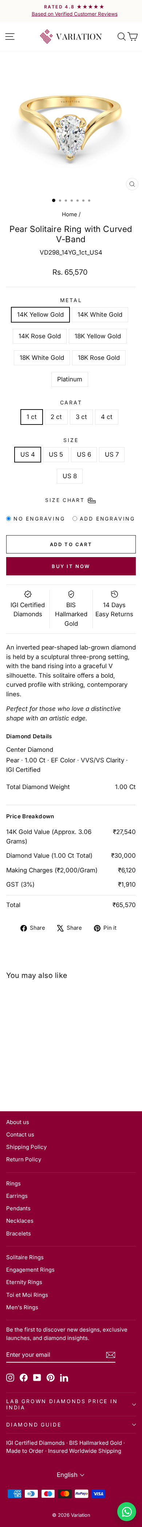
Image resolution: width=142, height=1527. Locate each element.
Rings (13, 1183)
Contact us (20, 1134)
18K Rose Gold (99, 357)
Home (69, 214)
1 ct (32, 416)
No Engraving (39, 518)
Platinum (69, 379)
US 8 (70, 476)
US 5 (56, 454)
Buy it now (71, 566)
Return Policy (23, 1159)
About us (17, 1122)
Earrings (17, 1195)
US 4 (27, 454)
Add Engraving (107, 518)
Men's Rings (22, 1307)
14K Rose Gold (40, 336)
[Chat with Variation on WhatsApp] (126, 1511)
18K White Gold (42, 357)
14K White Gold (100, 314)
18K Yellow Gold (98, 336)
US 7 (112, 454)
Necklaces (19, 1220)
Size (70, 440)
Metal (71, 300)
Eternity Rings (24, 1282)
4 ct (107, 416)
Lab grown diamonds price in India (62, 1404)
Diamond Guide (33, 1424)
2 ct (56, 416)
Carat (71, 402)
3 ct (81, 416)
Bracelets (18, 1233)
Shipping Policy (26, 1146)
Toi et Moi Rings (27, 1294)
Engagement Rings (30, 1269)
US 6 (84, 454)
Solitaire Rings (25, 1257)
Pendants (18, 1208)
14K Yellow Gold (40, 314)
